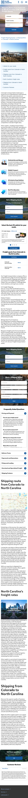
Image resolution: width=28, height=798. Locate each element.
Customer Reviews (8, 87)
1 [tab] (10, 245)
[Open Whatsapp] (22, 2)
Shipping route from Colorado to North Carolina (12, 75)
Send (14, 401)
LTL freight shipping (13, 248)
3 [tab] (14, 245)
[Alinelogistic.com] (6, 2)
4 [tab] (16, 245)
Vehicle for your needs (9, 66)
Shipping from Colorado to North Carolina (12, 83)
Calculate (14, 29)
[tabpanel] (14, 236)
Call (14, 758)
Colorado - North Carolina (8, 262)
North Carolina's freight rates (11, 79)
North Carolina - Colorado (8, 267)
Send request (14, 216)
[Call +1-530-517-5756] (18, 2)
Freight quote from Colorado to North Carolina (14, 70)
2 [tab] (12, 245)
